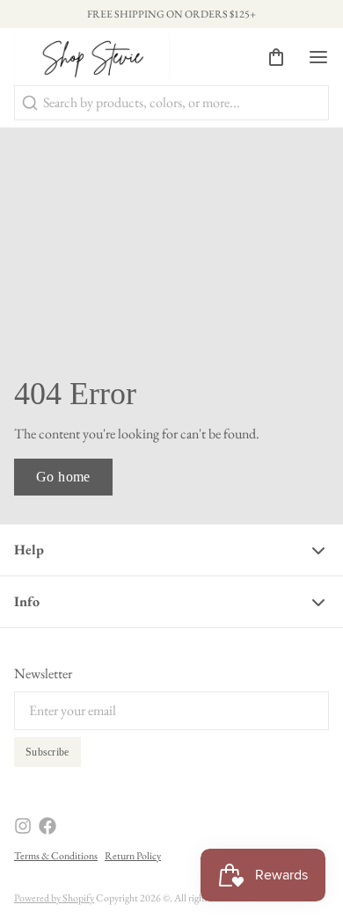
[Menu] (311, 57)
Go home (63, 476)
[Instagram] (23, 826)
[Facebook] (47, 826)
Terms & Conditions (56, 856)
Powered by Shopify (54, 898)
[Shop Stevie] (92, 56)
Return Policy (133, 856)
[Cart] (269, 57)
